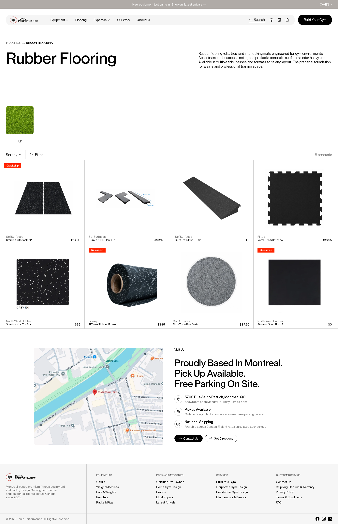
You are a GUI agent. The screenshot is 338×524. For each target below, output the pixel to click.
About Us (143, 20)
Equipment (58, 20)
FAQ (279, 502)
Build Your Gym (226, 482)
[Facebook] (317, 519)
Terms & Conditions (289, 497)
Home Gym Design (168, 487)
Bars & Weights (106, 492)
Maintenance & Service (231, 497)
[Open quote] (279, 19)
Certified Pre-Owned (170, 482)
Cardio (100, 482)
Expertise (100, 20)
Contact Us (283, 482)
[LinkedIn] (330, 519)
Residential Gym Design (232, 492)
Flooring (81, 20)
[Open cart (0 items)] (287, 19)
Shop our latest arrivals (187, 4)
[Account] (271, 19)
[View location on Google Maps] (98, 396)
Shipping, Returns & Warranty (295, 487)
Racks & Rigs (104, 502)
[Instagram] (324, 519)
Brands (161, 492)
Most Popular (165, 497)
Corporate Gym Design (231, 487)
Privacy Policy (285, 492)
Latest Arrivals (165, 502)
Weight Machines (107, 487)
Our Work (123, 20)
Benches (102, 497)
